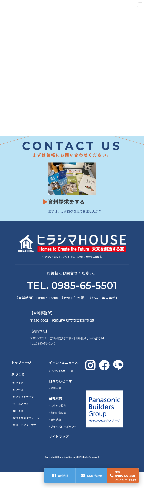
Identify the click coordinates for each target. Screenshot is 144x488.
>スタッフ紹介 (57, 405)
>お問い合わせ (57, 412)
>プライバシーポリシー (63, 426)
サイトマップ (59, 436)
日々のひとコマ (60, 381)
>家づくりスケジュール (25, 418)
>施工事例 (17, 411)
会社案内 (55, 398)
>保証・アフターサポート (26, 425)
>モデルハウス (20, 404)
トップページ (21, 362)
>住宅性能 (17, 390)
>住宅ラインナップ (22, 397)
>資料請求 (55, 419)
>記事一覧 (55, 388)
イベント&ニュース (63, 362)
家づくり (18, 374)
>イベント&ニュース (61, 371)
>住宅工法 (17, 382)
